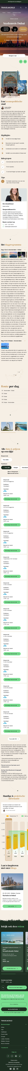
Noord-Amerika (5, 1043)
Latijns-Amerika (5, 1039)
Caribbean (4, 1032)
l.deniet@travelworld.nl (11, 226)
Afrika (2, 1027)
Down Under (4, 1034)
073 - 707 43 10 (9, 224)
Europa (3, 1036)
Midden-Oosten (5, 1041)
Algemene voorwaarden (14, 1062)
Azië (2, 1029)
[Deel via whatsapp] (25, 61)
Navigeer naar (13, 56)
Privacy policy (14, 1060)
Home (4, 12)
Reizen (9, 12)
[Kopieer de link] (21, 61)
